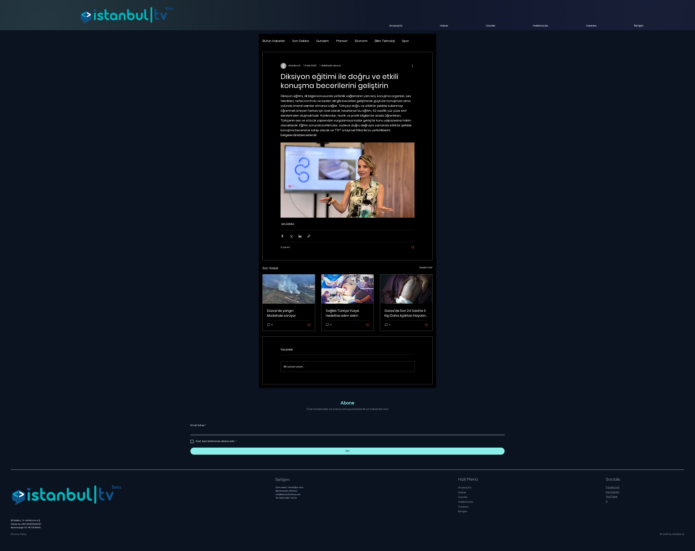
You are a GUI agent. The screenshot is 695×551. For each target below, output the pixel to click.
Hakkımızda (465, 501)
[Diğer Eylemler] (412, 66)
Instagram (612, 492)
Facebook (613, 487)
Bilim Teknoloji (385, 41)
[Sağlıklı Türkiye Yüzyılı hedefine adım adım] (347, 289)
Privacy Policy (19, 534)
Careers (463, 506)
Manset (342, 41)
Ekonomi (361, 41)
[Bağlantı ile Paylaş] (309, 236)
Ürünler (462, 497)
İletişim (462, 511)
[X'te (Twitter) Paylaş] (291, 236)
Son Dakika (300, 41)
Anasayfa (464, 487)
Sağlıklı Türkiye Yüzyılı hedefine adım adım (342, 313)
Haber (462, 492)
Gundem (322, 41)
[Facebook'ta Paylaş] (282, 236)
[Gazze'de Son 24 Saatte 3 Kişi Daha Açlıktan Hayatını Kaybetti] (406, 289)
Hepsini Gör (426, 267)
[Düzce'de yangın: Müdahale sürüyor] (289, 289)
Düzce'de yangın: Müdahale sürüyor (281, 313)
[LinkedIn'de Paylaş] (300, 236)
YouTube (611, 496)
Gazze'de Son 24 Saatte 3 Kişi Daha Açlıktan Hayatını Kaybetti (405, 313)
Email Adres (198, 425)
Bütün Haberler (273, 41)
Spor (405, 41)
